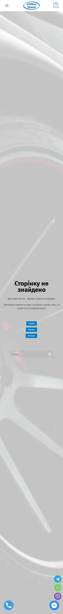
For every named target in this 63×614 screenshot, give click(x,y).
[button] (7, 5)
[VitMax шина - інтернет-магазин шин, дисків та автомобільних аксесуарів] (31, 5)
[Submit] (49, 354)
